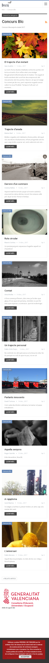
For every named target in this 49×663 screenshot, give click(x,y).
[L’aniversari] (24, 534)
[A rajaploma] (24, 482)
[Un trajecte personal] (24, 328)
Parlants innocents (14, 397)
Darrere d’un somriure (16, 184)
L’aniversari (11, 551)
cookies (40, 654)
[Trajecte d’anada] (24, 112)
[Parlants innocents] (24, 381)
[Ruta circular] (24, 222)
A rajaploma (11, 499)
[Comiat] (24, 274)
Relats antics (10, 578)
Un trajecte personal (15, 345)
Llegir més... (10, 92)
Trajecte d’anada (13, 129)
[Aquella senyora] (24, 433)
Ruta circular (11, 238)
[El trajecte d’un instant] (24, 45)
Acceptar (25, 657)
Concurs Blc (7, 34)
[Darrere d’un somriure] (24, 167)
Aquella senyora (13, 449)
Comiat (8, 290)
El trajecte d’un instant (16, 62)
